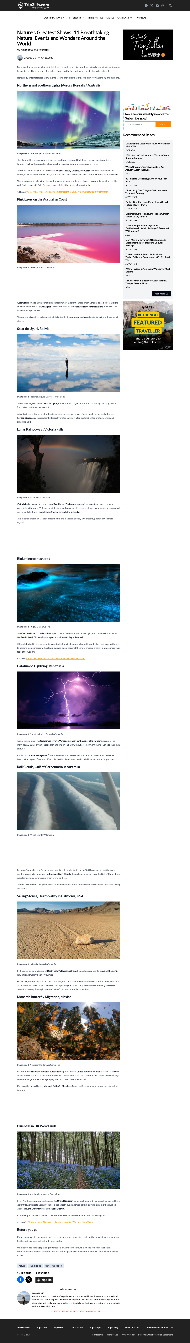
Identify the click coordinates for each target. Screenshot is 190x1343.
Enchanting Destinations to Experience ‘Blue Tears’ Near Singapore (55, 658)
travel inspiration (53, 1265)
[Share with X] (28, 1279)
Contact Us (97, 1334)
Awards (141, 17)
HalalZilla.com (132, 1327)
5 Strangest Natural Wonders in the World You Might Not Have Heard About (59, 1222)
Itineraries (95, 17)
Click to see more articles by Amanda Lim (75, 1311)
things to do (35, 1265)
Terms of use (112, 1334)
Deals (110, 17)
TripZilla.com (23, 1327)
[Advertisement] (68, 285)
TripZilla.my (77, 1327)
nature (22, 1265)
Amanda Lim (38, 1292)
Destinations (53, 17)
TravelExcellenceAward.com (159, 1327)
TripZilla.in (59, 1327)
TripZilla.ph (95, 1327)
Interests (75, 17)
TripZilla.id (42, 1327)
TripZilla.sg (113, 1327)
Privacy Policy (128, 1334)
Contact (123, 17)
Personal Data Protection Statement (155, 1334)
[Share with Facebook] (20, 1279)
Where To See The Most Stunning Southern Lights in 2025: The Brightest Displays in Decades (67, 191)
